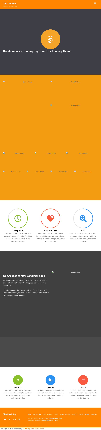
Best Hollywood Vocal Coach (53, 418)
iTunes (81, 414)
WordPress (38, 420)
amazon (87, 414)
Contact (94, 414)
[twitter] (5, 419)
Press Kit (75, 414)
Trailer (56, 414)
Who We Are (37, 414)
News (62, 414)
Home (29, 414)
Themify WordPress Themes (50, 420)
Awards (67, 414)
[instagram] (19, 419)
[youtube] (14, 419)
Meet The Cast (47, 414)
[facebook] (10, 419)
